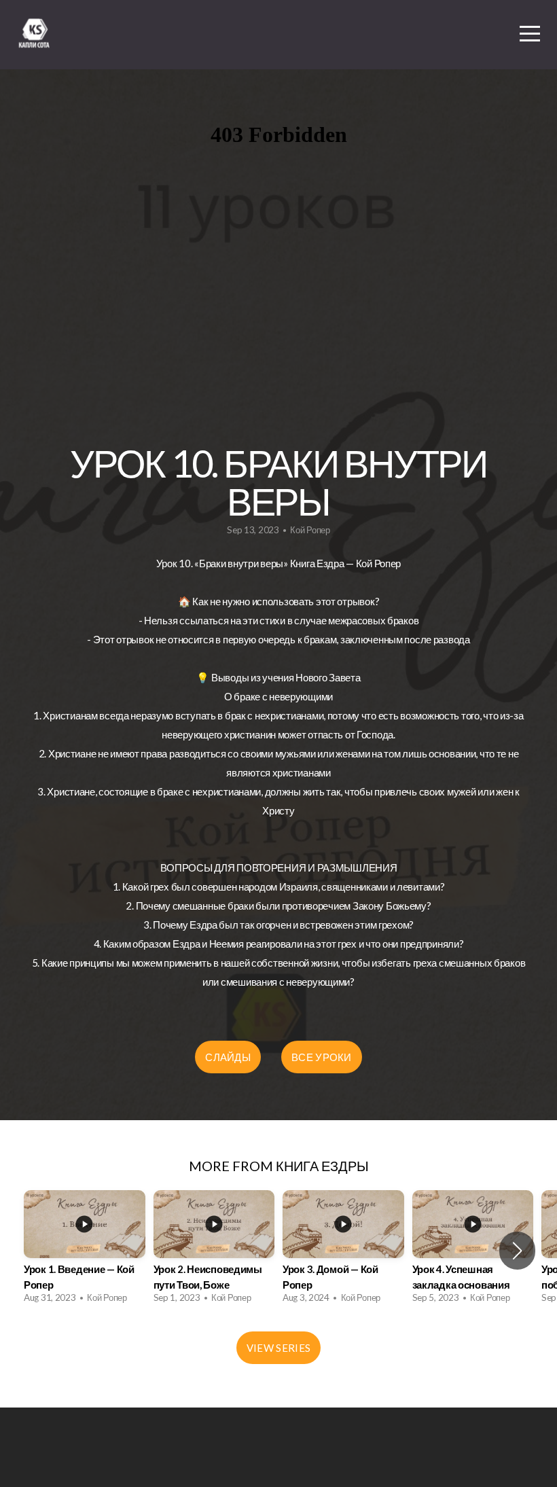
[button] (517, 1251)
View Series (278, 1348)
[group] (84, 1250)
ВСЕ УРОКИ (321, 1057)
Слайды (228, 1057)
